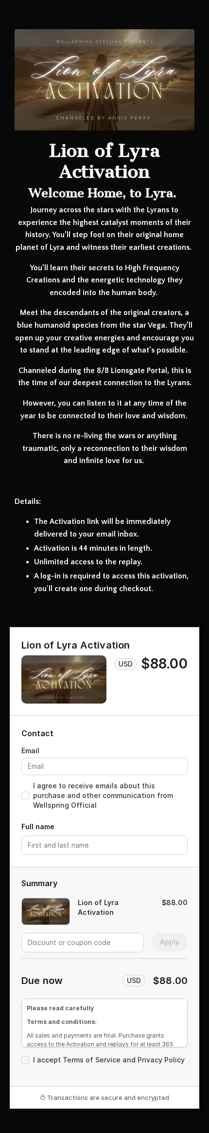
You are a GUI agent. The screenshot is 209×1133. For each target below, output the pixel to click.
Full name (37, 826)
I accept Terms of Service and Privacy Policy (109, 1060)
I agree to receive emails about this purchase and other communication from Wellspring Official (103, 795)
